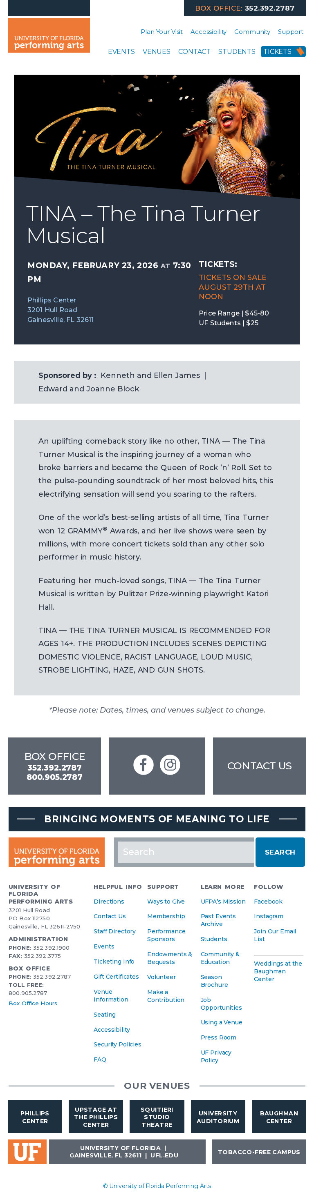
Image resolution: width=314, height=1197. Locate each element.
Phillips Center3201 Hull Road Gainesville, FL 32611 (60, 310)
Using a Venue (221, 1022)
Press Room (219, 1037)
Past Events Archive (218, 920)
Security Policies (117, 1044)
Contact (194, 52)
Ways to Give (166, 901)
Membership (166, 916)
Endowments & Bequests (169, 958)
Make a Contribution (165, 996)
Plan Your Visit (162, 32)
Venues (156, 52)
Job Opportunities (221, 1003)
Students (237, 52)
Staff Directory (115, 931)
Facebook (268, 901)
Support (290, 32)
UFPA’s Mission (223, 901)
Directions (109, 901)
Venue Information (111, 995)
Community (252, 32)
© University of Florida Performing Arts (157, 1186)
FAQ (100, 1059)
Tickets (277, 52)
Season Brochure (214, 980)
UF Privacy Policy (216, 1056)
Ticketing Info (114, 961)
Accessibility (209, 32)
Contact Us (259, 766)
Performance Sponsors (166, 935)
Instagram (268, 916)
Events (121, 52)
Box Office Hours (33, 1003)
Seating (105, 1014)
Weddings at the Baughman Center (278, 971)
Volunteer (161, 977)
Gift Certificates (116, 976)
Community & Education (220, 958)
